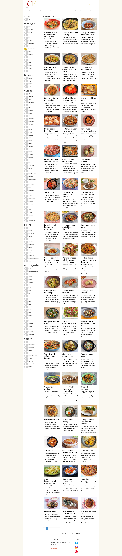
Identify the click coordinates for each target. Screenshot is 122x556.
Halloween (31, 353)
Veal (30, 329)
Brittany (30, 116)
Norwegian (31, 184)
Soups (30, 68)
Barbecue (31, 26)
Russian (30, 193)
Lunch (30, 46)
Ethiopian (31, 135)
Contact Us (53, 549)
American (31, 96)
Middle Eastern (32, 179)
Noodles (31, 307)
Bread (30, 230)
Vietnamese (32, 220)
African (30, 94)
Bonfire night (32, 344)
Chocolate (31, 285)
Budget (30, 78)
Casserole (31, 35)
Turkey (30, 326)
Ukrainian (31, 215)
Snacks (30, 65)
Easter (30, 350)
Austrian (31, 105)
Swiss (30, 207)
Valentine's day (32, 364)
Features (67, 11)
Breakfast (31, 29)
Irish (29, 160)
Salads (30, 57)
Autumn (31, 342)
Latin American (32, 173)
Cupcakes (31, 244)
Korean (30, 171)
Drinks (30, 40)
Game (30, 298)
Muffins (30, 247)
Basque (30, 107)
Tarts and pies (32, 261)
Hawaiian (31, 154)
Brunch (30, 32)
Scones (30, 252)
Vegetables (31, 332)
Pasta (30, 315)
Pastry (30, 250)
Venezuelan (31, 218)
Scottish (31, 196)
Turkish (30, 212)
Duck (30, 287)
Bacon (30, 268)
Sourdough (31, 255)
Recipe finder (79, 11)
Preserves (31, 54)
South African (32, 198)
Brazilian (31, 110)
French (30, 143)
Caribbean (31, 121)
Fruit (30, 296)
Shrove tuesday (33, 355)
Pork (30, 318)
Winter (30, 366)
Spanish (31, 201)
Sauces (30, 60)
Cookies (31, 239)
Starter (30, 71)
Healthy (30, 83)
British (30, 113)
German (31, 146)
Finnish (30, 140)
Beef (30, 274)
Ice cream (31, 43)
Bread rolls (31, 233)
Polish (30, 187)
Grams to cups (55, 11)
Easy (30, 81)
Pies (29, 51)
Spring (30, 358)
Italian (30, 162)
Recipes (42, 11)
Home (31, 11)
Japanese (31, 165)
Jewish (30, 168)
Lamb (30, 301)
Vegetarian (31, 334)
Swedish (31, 204)
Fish (29, 293)
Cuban (30, 127)
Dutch (30, 132)
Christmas (31, 347)
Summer (31, 361)
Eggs (30, 290)
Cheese (30, 279)
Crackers (31, 241)
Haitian (30, 151)
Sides (30, 62)
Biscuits (30, 228)
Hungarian (31, 157)
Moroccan (31, 182)
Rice (30, 320)
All (29, 19)
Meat (30, 304)
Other (30, 312)
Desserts (31, 37)
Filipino (30, 138)
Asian (30, 99)
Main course (32, 48)
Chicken (31, 282)
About (91, 11)
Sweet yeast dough (33, 258)
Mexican (31, 176)
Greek (30, 149)
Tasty (30, 86)
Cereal (30, 276)
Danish (30, 129)
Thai (30, 209)
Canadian (31, 118)
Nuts (30, 309)
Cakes (30, 236)
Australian (31, 102)
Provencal (31, 190)
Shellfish (31, 323)
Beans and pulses (33, 271)
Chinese (31, 124)
